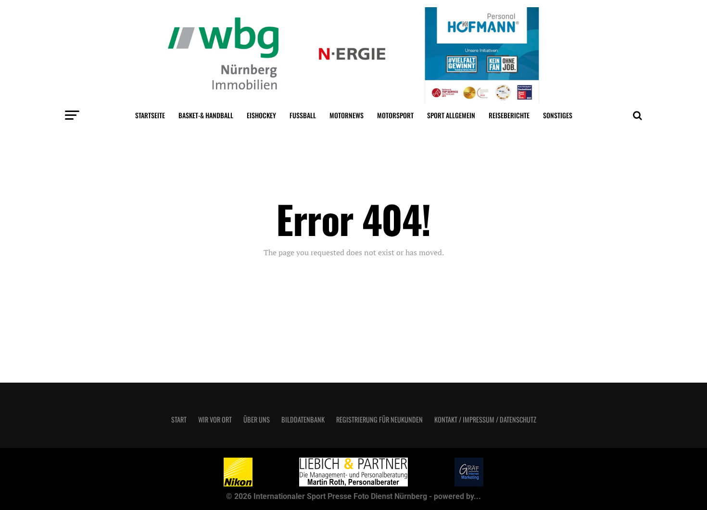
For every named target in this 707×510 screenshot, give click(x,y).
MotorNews (346, 115)
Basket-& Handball (205, 115)
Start (179, 419)
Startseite (150, 115)
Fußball (303, 115)
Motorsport (395, 115)
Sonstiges (557, 115)
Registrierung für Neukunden (379, 419)
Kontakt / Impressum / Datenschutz (485, 419)
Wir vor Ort (215, 419)
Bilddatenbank (303, 419)
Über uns (256, 419)
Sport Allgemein (451, 115)
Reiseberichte (509, 115)
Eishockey (261, 115)
